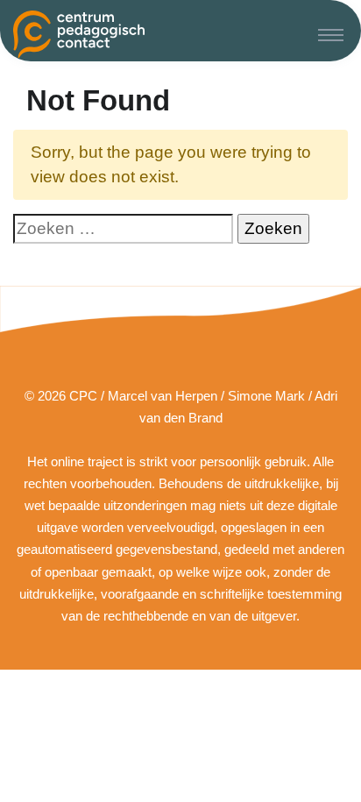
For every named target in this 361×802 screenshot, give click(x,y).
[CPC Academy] (79, 34)
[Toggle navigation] (331, 34)
